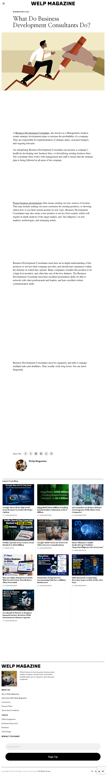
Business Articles (21, 12)
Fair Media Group (44, 771)
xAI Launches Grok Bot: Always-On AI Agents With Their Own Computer (87, 509)
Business (5, 727)
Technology (6, 732)
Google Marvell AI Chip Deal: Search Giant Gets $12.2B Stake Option (17, 509)
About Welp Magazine (10, 694)
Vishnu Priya (9, 548)
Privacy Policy (7, 706)
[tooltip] (26, 454)
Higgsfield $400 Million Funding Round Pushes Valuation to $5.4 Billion (52, 509)
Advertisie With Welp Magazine (14, 698)
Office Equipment (9, 719)
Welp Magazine (38, 461)
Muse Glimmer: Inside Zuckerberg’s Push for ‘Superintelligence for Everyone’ (87, 544)
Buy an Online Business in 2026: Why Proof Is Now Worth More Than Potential (18, 580)
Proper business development (27, 203)
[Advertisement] (53, 112)
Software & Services (10, 723)
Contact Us (6, 702)
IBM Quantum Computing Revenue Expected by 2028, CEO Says (87, 580)
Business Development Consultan (32, 132)
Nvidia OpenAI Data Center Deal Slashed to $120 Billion (18, 543)
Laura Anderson (11, 515)
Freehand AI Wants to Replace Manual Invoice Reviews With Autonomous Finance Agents (17, 615)
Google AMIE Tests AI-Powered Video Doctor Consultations (52, 543)
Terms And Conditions (10, 710)
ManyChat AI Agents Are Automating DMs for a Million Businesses (51, 580)
